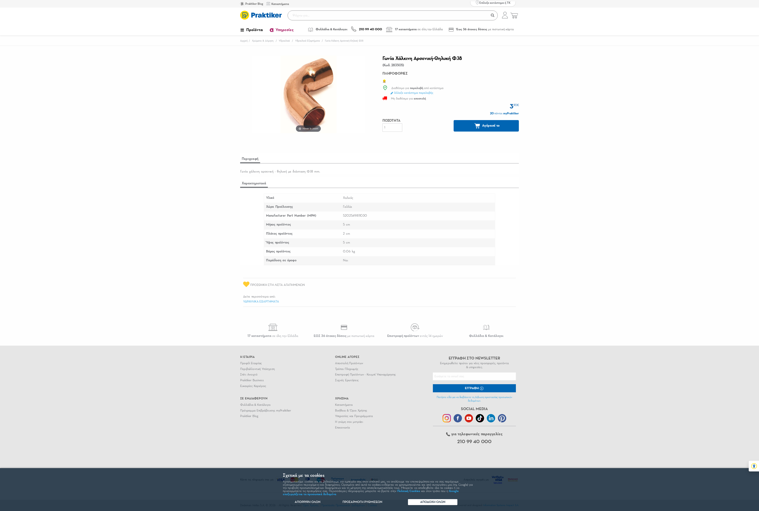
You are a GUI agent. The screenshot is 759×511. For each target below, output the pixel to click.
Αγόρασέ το (490, 125)
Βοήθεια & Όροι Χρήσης (351, 410)
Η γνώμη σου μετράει (349, 422)
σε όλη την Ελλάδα (272, 336)
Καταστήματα (343, 405)
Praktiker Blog (254, 3)
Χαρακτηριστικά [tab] (254, 183)
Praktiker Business (252, 380)
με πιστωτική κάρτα (344, 336)
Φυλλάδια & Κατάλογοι (255, 405)
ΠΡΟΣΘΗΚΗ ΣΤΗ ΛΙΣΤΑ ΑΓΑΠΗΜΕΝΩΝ (277, 285)
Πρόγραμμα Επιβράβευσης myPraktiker (265, 410)
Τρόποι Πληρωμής (346, 369)
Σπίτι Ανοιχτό (249, 374)
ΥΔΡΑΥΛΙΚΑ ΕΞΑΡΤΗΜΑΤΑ (261, 301)
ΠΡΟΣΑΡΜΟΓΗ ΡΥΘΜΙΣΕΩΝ (362, 502)
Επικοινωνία (342, 427)
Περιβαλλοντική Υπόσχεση (257, 369)
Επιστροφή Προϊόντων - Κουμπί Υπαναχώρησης (365, 374)
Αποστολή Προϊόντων (349, 363)
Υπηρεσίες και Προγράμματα (354, 416)
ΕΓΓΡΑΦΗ (472, 388)
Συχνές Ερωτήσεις (347, 380)
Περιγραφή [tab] (250, 159)
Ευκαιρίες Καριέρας (253, 386)
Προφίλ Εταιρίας (251, 363)
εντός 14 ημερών (415, 336)
